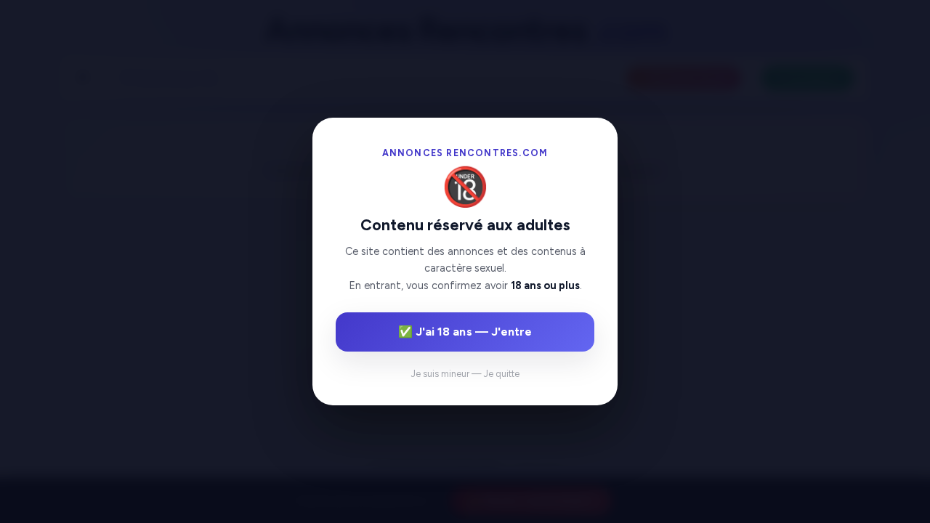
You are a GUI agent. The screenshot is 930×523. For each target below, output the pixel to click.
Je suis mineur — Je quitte (465, 373)
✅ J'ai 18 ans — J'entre (465, 331)
